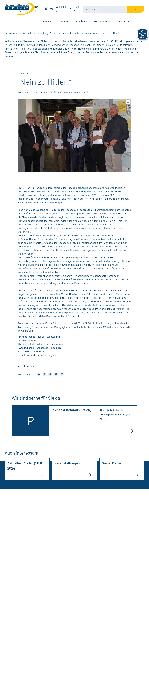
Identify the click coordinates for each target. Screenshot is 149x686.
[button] (74, 135)
